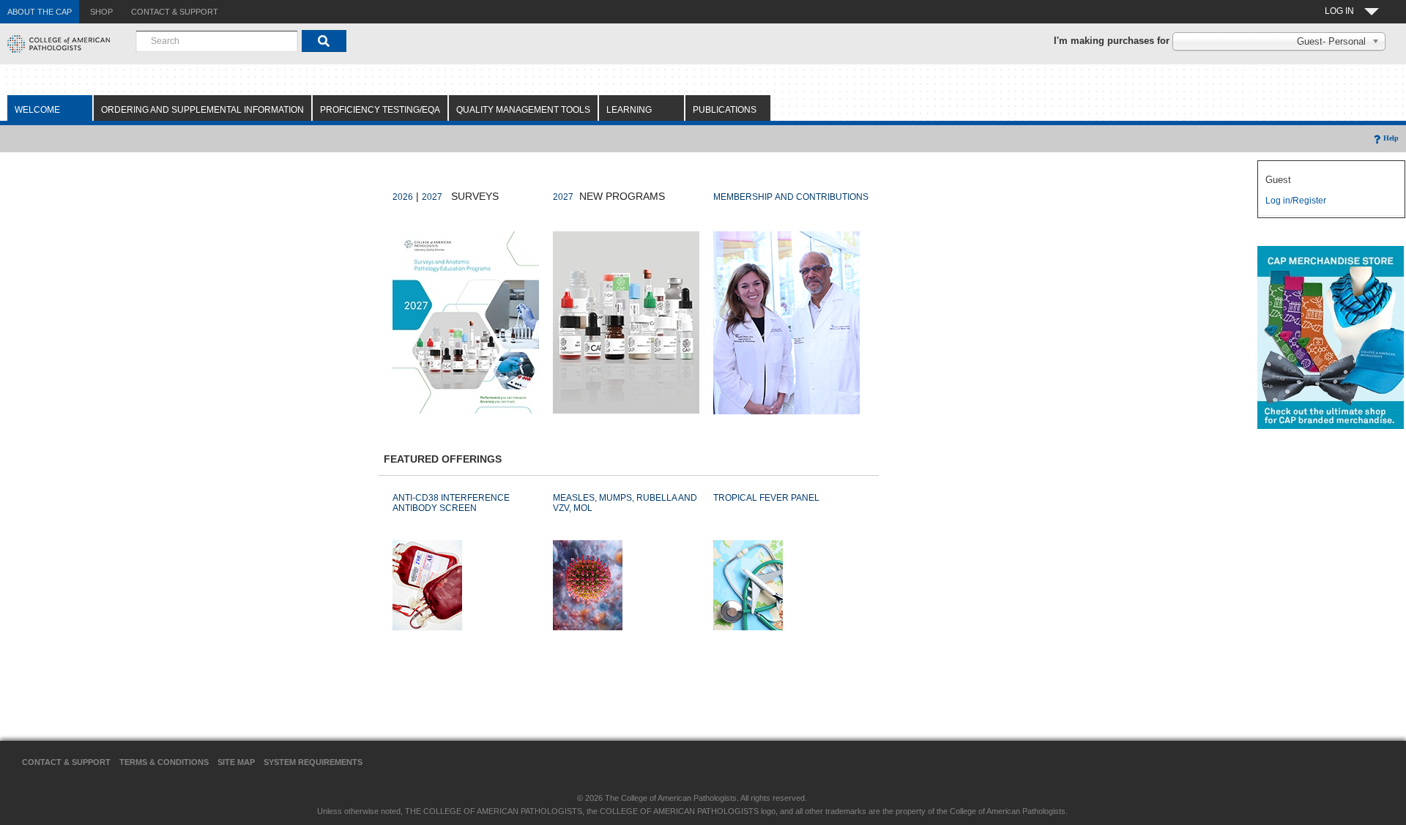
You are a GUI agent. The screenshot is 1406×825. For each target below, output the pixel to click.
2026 (403, 197)
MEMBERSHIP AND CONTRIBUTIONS (790, 197)
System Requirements (313, 762)
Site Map (236, 762)
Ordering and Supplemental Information (202, 110)
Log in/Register (1295, 200)
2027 (432, 197)
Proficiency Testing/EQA (380, 110)
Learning (629, 110)
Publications (724, 110)
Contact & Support (66, 762)
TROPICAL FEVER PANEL (766, 498)
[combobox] (216, 41)
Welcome (37, 110)
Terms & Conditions (164, 762)
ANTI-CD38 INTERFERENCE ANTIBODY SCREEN (451, 503)
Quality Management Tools (523, 110)
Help (1391, 138)
